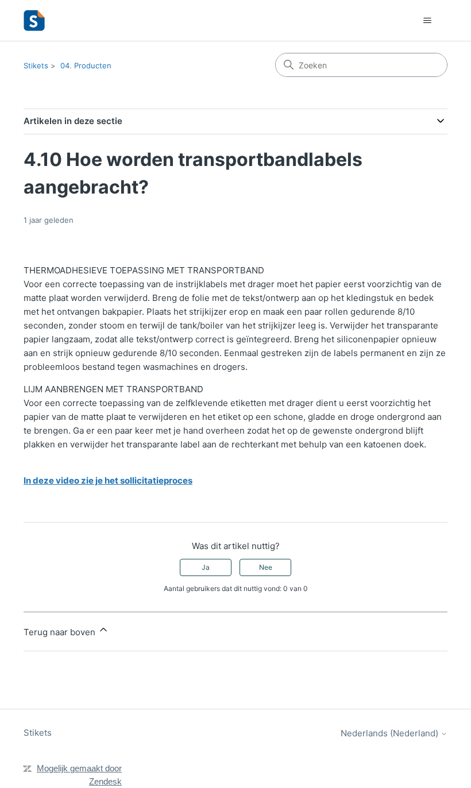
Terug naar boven (61, 632)
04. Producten (85, 65)
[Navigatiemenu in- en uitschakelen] (427, 20)
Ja (206, 567)
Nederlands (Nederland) (391, 733)
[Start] (34, 20)
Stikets (36, 65)
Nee (265, 567)
